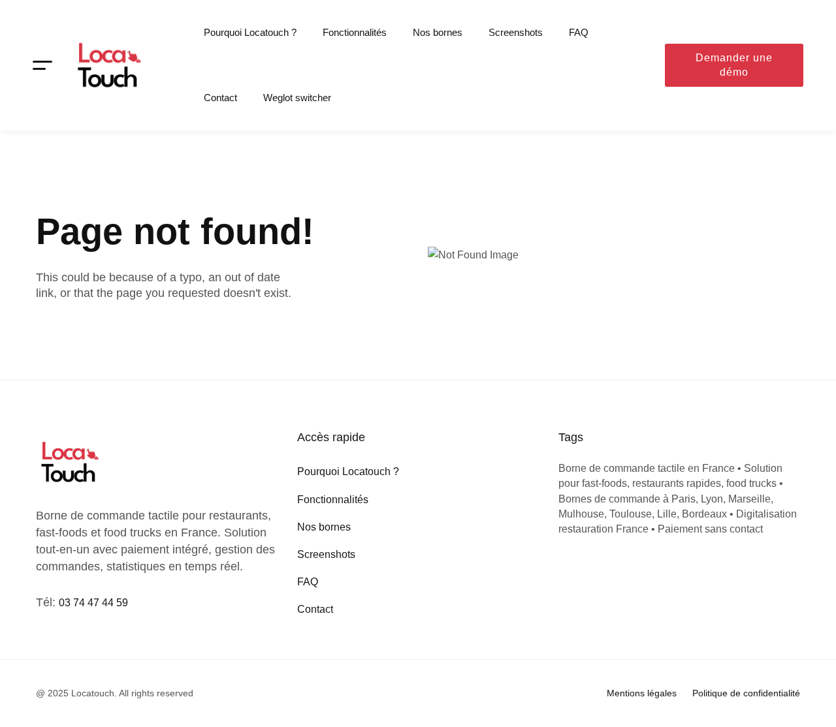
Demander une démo (734, 65)
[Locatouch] (108, 65)
